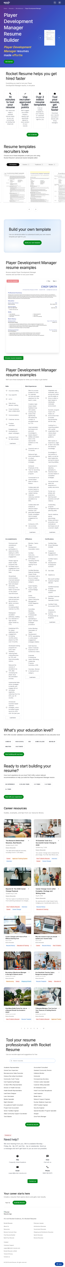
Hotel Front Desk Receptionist (43, 1090)
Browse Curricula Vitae (10, 1232)
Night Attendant (8, 1102)
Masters (8, 746)
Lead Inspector (38, 1093)
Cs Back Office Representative (13, 1085)
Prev (49, 281)
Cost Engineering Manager (12, 1082)
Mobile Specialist (9, 1099)
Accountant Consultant (41, 1067)
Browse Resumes (38, 1238)
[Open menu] (59, 2)
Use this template (13, 281)
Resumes (11, 8)
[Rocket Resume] (7, 2)
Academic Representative (11, 1067)
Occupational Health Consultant (13, 1105)
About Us (6, 1226)
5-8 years (48, 784)
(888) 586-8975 (47, 1173)
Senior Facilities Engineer (11, 1111)
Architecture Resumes (40, 1226)
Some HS (8, 741)
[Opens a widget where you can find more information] (59, 1264)
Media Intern (37, 1096)
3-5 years (37, 784)
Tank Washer (8, 1116)
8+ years (8, 789)
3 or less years (24, 784)
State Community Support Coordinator (15, 1113)
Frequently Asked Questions (17, 1162)
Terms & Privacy (8, 1254)
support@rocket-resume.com (17, 1173)
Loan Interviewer (9, 1096)
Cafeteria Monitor (39, 1073)
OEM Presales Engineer (41, 1105)
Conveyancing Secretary (41, 1079)
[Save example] (6, 391)
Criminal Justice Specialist (41, 1082)
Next (54, 281)
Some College (39, 741)
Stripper (36, 1113)
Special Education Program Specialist (45, 1111)
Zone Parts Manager (40, 1116)
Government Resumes (40, 1229)
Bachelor (52, 741)
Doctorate (19, 746)
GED (29, 741)
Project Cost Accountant (11, 1108)
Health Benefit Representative (13, 1090)
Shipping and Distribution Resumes (43, 1232)
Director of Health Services (12, 1087)
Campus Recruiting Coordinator (13, 1076)
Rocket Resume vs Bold (10, 1251)
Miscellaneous (19, 8)
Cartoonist (37, 1076)
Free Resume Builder (9, 1235)
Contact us (7, 1256)
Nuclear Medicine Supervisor (42, 1102)
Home (5, 8)
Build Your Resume (9, 1238)
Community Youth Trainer (11, 1079)
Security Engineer (39, 1108)
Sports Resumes (38, 1235)
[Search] (54, 2)
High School (19, 741)
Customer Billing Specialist (42, 1085)
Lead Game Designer (10, 1093)
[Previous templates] (40, 38)
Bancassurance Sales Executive (13, 1073)
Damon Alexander (11, 847)
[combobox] (32, 1061)
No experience (10, 784)
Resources (7, 1229)
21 (43, 1028)
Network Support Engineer (42, 1099)
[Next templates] (59, 38)
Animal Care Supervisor (11, 1070)
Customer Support (9, 1245)
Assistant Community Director (43, 1070)
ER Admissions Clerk (40, 1087)
